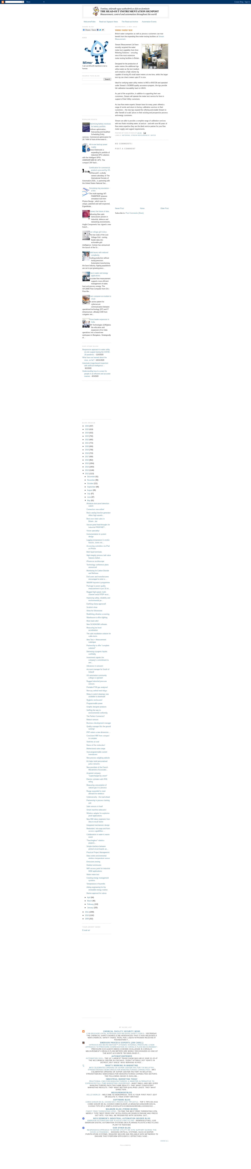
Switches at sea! (93, 742)
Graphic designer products (96, 707)
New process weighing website (98, 758)
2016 (87, 460)
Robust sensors (92, 720)
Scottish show (92, 607)
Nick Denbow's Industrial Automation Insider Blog (121, 1118)
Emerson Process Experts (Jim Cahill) (122, 1043)
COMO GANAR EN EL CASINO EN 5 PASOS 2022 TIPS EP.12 (112, 1102)
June (89, 497)
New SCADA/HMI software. (97, 624)
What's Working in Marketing (121, 1065)
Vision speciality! (93, 531)
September (91, 487)
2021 (87, 443)
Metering (126, 135)
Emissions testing (93, 862)
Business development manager (99, 723)
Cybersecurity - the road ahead (98, 797)
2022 (87, 440)
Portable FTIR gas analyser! (97, 687)
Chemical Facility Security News (121, 1031)
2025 (87, 429)
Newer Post (119, 208)
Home (142, 208)
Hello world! (94, 1095)
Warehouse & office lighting (97, 617)
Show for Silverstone (94, 611)
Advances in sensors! (95, 666)
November (91, 480)
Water (153, 135)
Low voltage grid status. (98, 232)
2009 (87, 919)
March (89, 901)
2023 (87, 436)
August (90, 490)
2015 (87, 463)
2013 (87, 470)
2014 (87, 467)
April (89, 897)
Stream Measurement (140, 135)
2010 (87, 915)
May (89, 500)
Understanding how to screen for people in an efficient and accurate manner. (96, 373)
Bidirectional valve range (96, 749)
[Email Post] (144, 133)
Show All (165, 1141)
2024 (87, 433)
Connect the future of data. (99, 211)
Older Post (165, 208)
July (89, 494)
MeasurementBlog (121, 1093)
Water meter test (93, 874)
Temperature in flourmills (96, 884)
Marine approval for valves (97, 893)
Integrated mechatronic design (98, 825)
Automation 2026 (94, 1058)
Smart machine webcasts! (96, 810)
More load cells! (93, 621)
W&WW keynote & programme (98, 583)
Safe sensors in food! (95, 806)
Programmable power (94, 703)
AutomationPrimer (122, 1056)
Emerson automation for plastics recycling (111, 1120)
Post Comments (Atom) (135, 213)
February (90, 904)
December (91, 477)
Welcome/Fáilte (89, 22)
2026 (87, 426)
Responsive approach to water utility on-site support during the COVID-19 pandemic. (96, 352)
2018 (87, 453)
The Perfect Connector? (96, 716)
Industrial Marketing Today (122, 1079)
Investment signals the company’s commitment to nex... (98, 660)
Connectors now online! (95, 509)
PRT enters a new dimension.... (98, 732)
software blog (121, 1100)
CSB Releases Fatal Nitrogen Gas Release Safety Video (115, 1033)
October (90, 483)
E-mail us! (86, 930)
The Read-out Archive (130, 22)
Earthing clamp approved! (96, 604)
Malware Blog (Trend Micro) (122, 1109)
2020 (87, 446)
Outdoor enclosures (94, 865)
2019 (87, 450)
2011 (87, 912)
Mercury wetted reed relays (97, 691)
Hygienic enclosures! (94, 700)
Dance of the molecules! (96, 745)
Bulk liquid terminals (94, 552)
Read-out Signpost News (108, 22)
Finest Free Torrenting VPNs (101, 1111)
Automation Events (149, 22)
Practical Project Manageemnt (98, 852)
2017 (87, 457)
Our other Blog (122, 1128)
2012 (87, 474)
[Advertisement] (95, 99)
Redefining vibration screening (98, 614)
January (90, 908)
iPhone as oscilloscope (95, 561)
